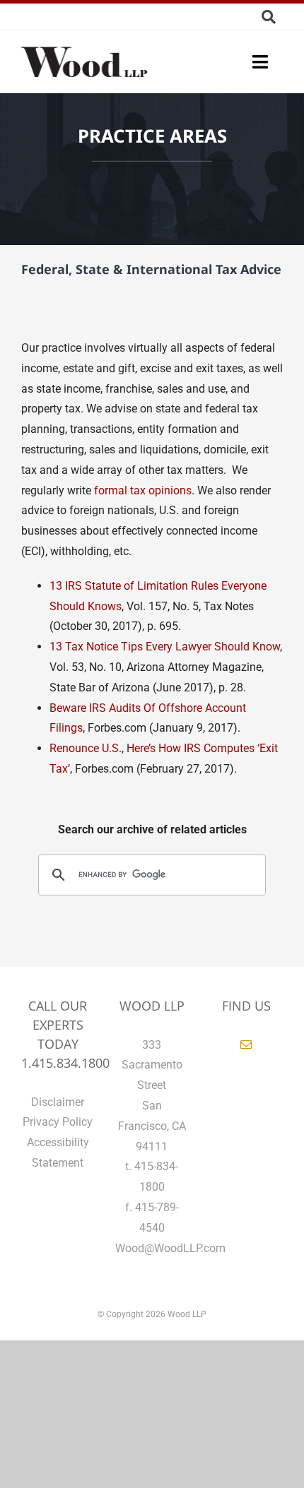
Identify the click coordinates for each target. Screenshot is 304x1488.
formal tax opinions (143, 490)
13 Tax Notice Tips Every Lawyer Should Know (164, 646)
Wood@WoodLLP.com (170, 1248)
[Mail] (246, 1044)
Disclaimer (57, 1102)
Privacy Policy (58, 1122)
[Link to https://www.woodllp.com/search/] (269, 17)
